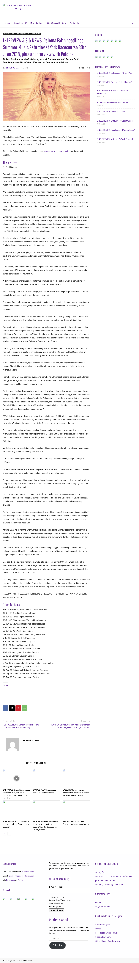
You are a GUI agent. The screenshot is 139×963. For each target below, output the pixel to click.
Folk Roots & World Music (106, 932)
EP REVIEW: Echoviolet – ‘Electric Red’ (113, 102)
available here (28, 872)
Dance (98, 928)
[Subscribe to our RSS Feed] (104, 57)
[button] (132, 23)
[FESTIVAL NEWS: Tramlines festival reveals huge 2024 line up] (76, 810)
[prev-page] (4, 833)
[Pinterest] (18, 708)
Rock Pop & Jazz (9, 34)
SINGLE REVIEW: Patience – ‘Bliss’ (111, 112)
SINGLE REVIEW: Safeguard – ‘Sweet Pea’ (114, 73)
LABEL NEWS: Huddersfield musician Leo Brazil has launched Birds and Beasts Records (76, 792)
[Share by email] (120, 41)
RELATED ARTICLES (14, 763)
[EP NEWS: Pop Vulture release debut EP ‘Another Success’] (46, 778)
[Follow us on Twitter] (100, 57)
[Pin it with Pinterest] (108, 41)
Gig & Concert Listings (56, 23)
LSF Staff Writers (12, 68)
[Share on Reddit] (104, 41)
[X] (12, 708)
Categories (56, 906)
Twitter (20, 880)
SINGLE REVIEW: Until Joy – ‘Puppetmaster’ (115, 121)
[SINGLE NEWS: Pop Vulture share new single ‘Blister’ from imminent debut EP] (16, 810)
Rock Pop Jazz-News (22, 34)
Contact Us (74, 23)
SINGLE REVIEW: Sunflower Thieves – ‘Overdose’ (113, 92)
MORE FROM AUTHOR (36, 763)
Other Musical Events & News (108, 941)
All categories (57, 903)
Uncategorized (35, 34)
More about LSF (20, 23)
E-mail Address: (56, 887)
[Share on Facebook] (97, 41)
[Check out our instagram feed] (112, 57)
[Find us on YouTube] (108, 57)
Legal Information (103, 906)
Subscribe (57, 945)
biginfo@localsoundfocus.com (21, 876)
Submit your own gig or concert (109, 884)
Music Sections (36, 23)
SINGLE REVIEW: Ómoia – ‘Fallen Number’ (114, 82)
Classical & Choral (103, 937)
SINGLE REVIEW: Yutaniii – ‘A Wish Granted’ (115, 139)
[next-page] (9, 833)
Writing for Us (101, 872)
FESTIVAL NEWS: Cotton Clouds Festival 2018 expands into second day (21, 726)
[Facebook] (5, 708)
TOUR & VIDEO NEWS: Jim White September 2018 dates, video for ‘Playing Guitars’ (70, 726)
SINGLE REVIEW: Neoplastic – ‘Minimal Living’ (116, 130)
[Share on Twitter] (100, 41)
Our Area (99, 902)
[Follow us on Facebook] (97, 57)
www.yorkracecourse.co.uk (56, 151)
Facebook (10, 880)
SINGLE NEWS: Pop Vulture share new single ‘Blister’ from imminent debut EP (16, 824)
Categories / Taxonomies (60, 900)
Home (7, 23)
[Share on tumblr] (116, 41)
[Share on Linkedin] (112, 41)
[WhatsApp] (24, 708)
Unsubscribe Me (58, 897)
